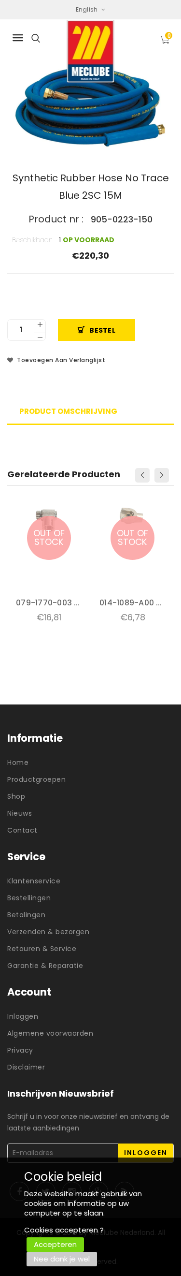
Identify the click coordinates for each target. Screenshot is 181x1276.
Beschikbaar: (32, 240)
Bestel (102, 330)
